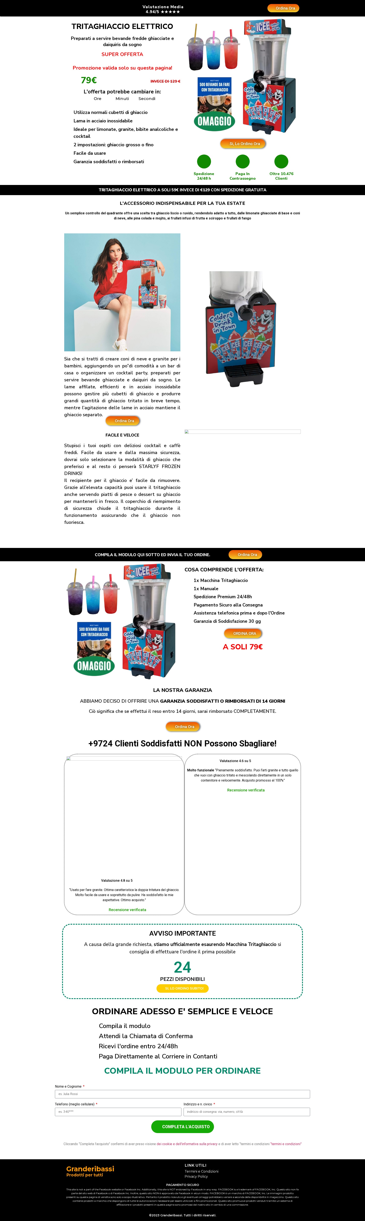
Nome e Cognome (68, 1086)
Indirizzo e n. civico (198, 1104)
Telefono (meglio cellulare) (75, 1104)
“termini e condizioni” (286, 1144)
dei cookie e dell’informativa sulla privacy (187, 1144)
